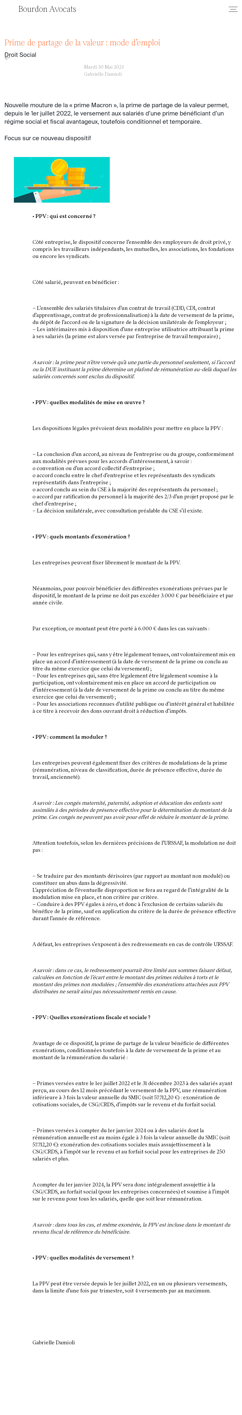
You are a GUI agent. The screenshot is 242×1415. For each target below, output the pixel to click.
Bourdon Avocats (47, 10)
